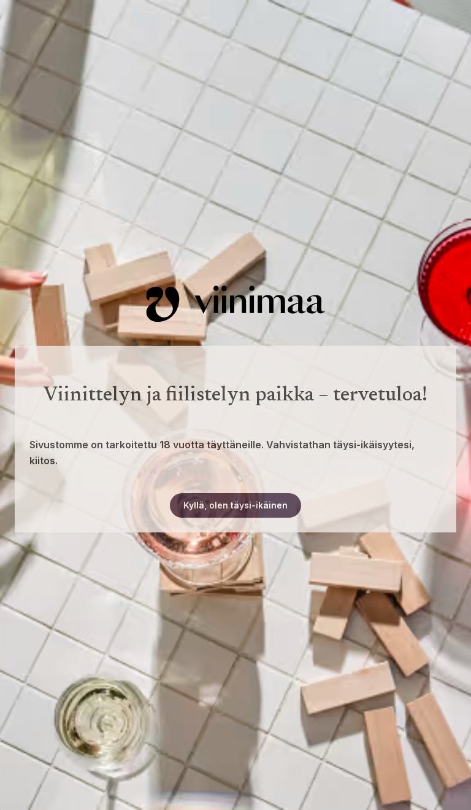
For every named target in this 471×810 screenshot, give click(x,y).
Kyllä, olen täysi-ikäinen (235, 505)
